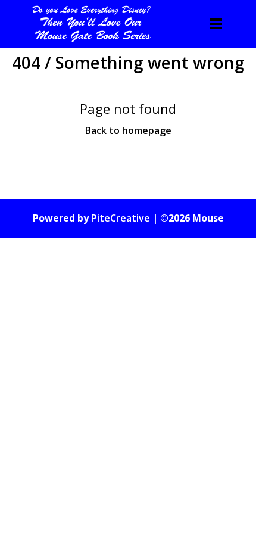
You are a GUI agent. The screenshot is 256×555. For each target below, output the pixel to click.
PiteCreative (120, 218)
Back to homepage (128, 130)
